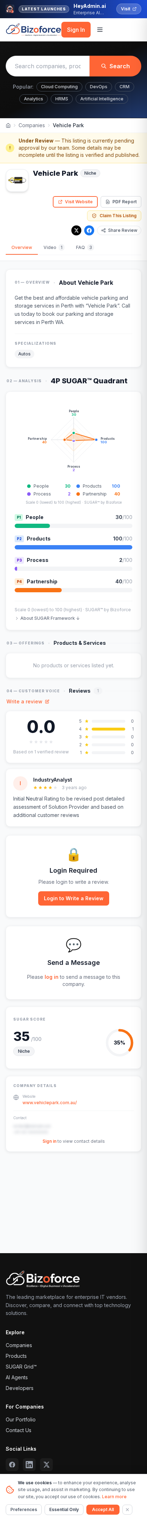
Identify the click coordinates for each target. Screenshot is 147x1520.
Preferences (23, 1509)
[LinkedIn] (29, 1464)
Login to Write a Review (73, 898)
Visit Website (79, 201)
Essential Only (64, 1509)
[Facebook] (89, 230)
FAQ (84, 247)
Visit (125, 8)
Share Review (122, 230)
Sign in (49, 1141)
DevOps (98, 86)
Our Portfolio (21, 1419)
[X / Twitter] (76, 230)
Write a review (24, 701)
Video (53, 247)
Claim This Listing (118, 215)
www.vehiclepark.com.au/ (49, 1102)
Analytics (33, 98)
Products (16, 1356)
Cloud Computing (59, 86)
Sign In (76, 29)
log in (52, 977)
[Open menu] (99, 29)
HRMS (61, 98)
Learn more (114, 1496)
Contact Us (18, 1430)
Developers (20, 1388)
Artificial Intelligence (101, 98)
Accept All (103, 1509)
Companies (32, 125)
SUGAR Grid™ (21, 1367)
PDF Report (124, 201)
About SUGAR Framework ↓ (50, 618)
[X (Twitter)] (46, 1464)
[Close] (127, 1510)
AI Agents (17, 1377)
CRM (125, 86)
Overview (21, 247)
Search (120, 66)
